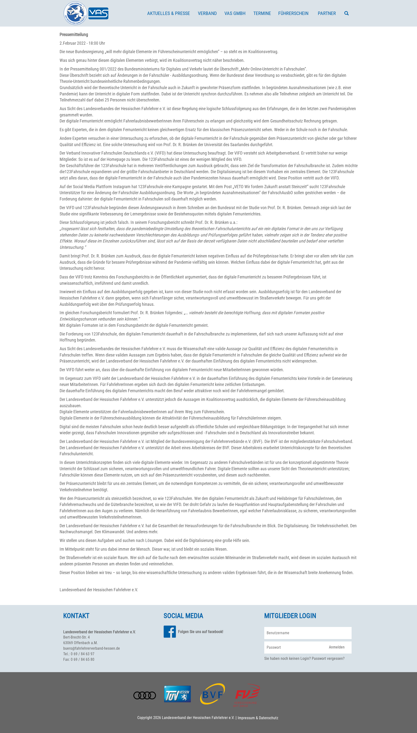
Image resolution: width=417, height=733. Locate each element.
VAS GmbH (234, 13)
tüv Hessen (177, 693)
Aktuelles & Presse (168, 13)
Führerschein (293, 13)
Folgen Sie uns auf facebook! (200, 631)
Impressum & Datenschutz (258, 718)
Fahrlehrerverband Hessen (86, 13)
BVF (212, 694)
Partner (327, 13)
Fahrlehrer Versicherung (246, 695)
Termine (262, 13)
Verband (207, 13)
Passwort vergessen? (328, 658)
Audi (144, 695)
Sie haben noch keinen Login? (287, 658)
